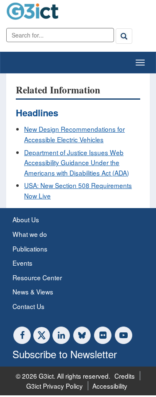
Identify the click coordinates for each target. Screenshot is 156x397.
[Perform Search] (124, 35)
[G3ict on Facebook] (22, 335)
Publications (29, 248)
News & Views (32, 291)
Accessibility (109, 385)
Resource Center (37, 277)
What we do (29, 234)
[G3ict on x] (41, 335)
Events (22, 262)
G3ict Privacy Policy (54, 385)
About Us (25, 219)
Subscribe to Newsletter (64, 354)
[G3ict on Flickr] (102, 335)
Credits (124, 375)
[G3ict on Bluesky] (82, 335)
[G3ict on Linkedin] (61, 335)
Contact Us (28, 306)
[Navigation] (140, 62)
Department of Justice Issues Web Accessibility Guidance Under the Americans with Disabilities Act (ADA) (76, 162)
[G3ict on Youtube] (123, 335)
